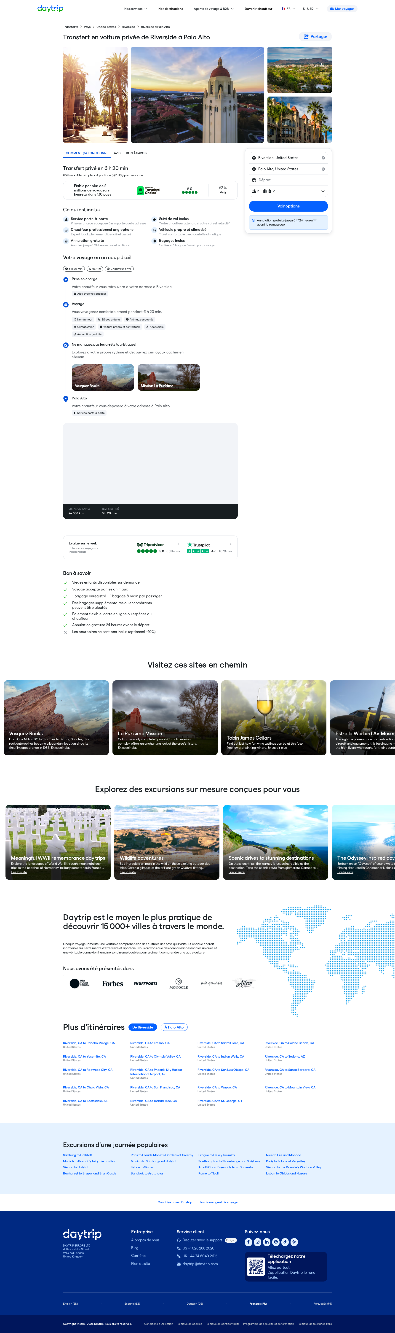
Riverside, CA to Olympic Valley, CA (155, 1056)
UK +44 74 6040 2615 (200, 1256)
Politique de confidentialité (223, 1323)
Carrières (138, 1256)
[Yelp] (294, 1242)
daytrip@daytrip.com (200, 1264)
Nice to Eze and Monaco (283, 1155)
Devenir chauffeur (258, 9)
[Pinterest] (276, 1242)
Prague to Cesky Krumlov (216, 1155)
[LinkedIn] (266, 1242)
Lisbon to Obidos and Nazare (286, 1173)
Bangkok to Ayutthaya (147, 1173)
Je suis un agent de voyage (219, 1202)
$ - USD (308, 9)
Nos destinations (170, 9)
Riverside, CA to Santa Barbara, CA (290, 1070)
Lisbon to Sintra (142, 1167)
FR (289, 9)
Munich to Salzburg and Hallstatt (154, 1161)
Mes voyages (344, 9)
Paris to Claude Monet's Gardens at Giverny (162, 1155)
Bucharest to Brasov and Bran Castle (89, 1173)
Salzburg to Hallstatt (77, 1155)
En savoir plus (60, 747)
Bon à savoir (136, 153)
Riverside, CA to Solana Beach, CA (289, 1043)
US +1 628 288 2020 (199, 1248)
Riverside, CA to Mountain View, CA (290, 1087)
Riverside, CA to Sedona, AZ (285, 1056)
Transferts (70, 27)
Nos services (133, 9)
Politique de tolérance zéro (315, 1323)
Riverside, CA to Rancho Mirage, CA (89, 1043)
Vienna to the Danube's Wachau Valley (293, 1167)
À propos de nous (145, 1240)
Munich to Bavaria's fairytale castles (89, 1161)
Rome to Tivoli (208, 1173)
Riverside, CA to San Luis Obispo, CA (223, 1070)
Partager (319, 36)
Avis (117, 153)
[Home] (50, 8)
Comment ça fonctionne (87, 153)
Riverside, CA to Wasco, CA (217, 1087)
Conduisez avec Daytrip (175, 1202)
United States (106, 27)
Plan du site (140, 1264)
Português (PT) (323, 1303)
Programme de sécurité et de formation (268, 1323)
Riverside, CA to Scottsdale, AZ (85, 1101)
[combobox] (288, 157)
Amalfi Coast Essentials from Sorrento (225, 1167)
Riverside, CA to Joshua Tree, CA (153, 1101)
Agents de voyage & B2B (211, 9)
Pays (87, 27)
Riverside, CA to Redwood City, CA (87, 1070)
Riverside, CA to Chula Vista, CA (86, 1087)
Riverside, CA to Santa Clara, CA (221, 1043)
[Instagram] (257, 1242)
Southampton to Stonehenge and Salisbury (229, 1161)
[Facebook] (248, 1242)
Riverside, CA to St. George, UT (220, 1101)
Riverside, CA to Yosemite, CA (84, 1056)
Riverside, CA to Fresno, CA (150, 1043)
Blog (135, 1248)
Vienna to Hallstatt (76, 1167)
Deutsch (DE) (195, 1303)
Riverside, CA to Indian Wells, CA (221, 1056)
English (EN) (70, 1303)
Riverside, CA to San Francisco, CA (155, 1087)
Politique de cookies (189, 1323)
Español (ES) (132, 1303)
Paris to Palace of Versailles (285, 1161)
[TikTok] (285, 1242)
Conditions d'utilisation (158, 1323)
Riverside (128, 27)
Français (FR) (258, 1303)
